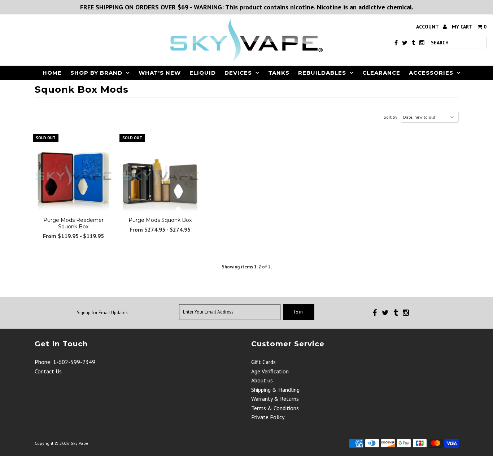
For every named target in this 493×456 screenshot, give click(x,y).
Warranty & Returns (275, 398)
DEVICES (238, 72)
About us (262, 380)
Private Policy (267, 417)
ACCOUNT (428, 26)
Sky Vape (79, 443)
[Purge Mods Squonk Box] (160, 174)
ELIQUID (202, 72)
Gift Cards (263, 361)
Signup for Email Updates (102, 313)
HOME (52, 72)
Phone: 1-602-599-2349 (65, 361)
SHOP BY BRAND (96, 72)
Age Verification (270, 371)
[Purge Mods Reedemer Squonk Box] (73, 174)
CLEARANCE (381, 72)
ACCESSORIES (431, 72)
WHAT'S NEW (160, 72)
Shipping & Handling (275, 389)
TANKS (278, 72)
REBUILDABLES (322, 72)
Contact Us (48, 371)
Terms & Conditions (275, 408)
